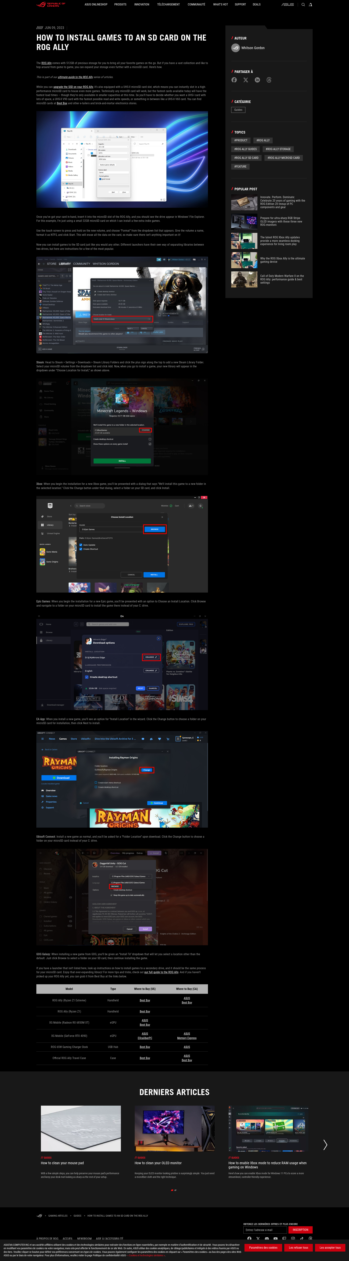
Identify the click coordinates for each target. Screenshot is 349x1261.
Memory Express (186, 1038)
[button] (300, 1230)
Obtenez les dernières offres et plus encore (270, 1224)
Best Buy (62, 103)
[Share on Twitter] (246, 80)
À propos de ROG (47, 1238)
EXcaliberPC (145, 1038)
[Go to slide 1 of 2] (172, 1190)
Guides (238, 110)
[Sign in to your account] (310, 4)
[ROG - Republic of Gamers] (50, 4)
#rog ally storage (278, 149)
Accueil (68, 1238)
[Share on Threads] (269, 80)
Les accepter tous (330, 1247)
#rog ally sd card (246, 158)
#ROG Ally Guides (245, 149)
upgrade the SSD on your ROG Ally (73, 87)
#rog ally (263, 140)
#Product (240, 140)
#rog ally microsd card (284, 158)
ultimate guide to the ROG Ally (75, 77)
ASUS (187, 998)
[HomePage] (39, 1216)
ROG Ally (46, 63)
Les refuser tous (298, 1247)
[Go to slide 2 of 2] (175, 1190)
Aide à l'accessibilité (109, 1238)
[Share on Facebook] (234, 80)
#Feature (240, 166)
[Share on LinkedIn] (257, 80)
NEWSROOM (84, 1238)
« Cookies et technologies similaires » (146, 1255)
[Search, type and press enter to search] (303, 4)
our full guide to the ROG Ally (161, 972)
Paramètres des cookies (263, 1247)
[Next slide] (325, 1145)
